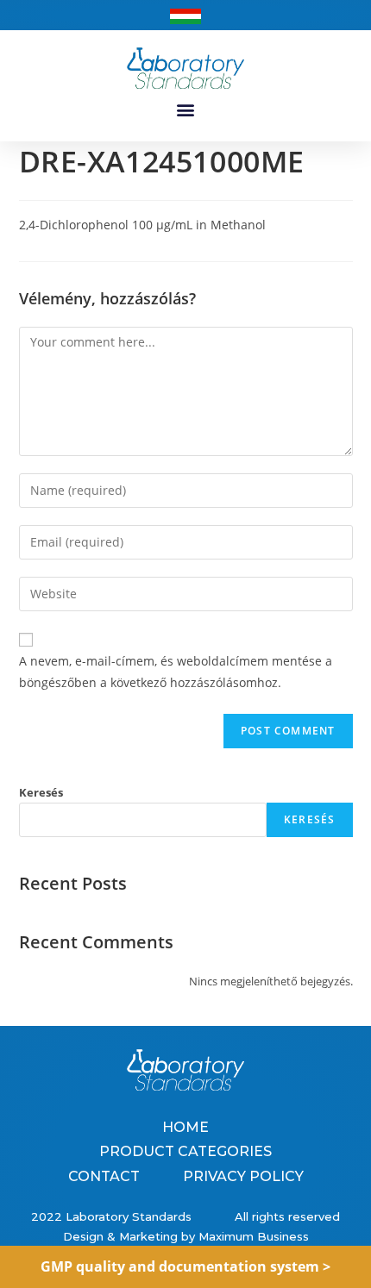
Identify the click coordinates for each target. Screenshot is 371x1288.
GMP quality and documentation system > (185, 1266)
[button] (186, 110)
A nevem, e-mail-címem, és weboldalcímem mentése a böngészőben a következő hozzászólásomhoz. (175, 672)
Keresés (41, 792)
